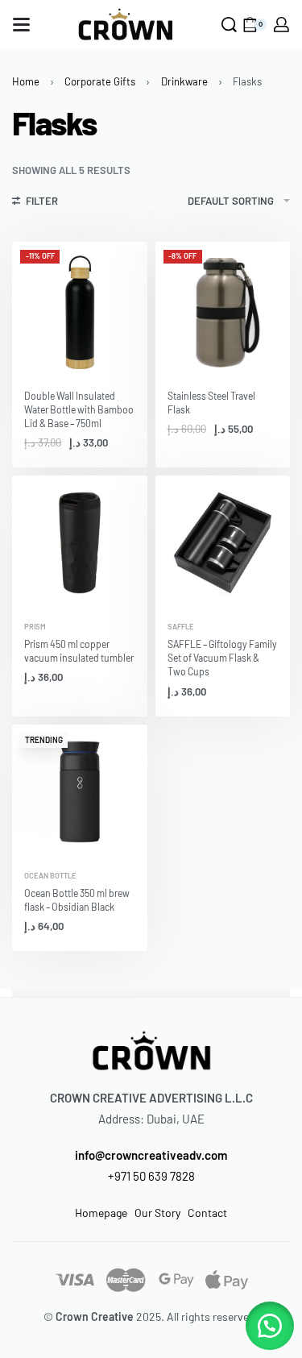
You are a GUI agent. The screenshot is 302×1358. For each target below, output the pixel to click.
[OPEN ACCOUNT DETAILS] (281, 24)
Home (25, 81)
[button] (270, 1326)
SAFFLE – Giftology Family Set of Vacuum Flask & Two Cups (222, 657)
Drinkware (184, 81)
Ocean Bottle (50, 875)
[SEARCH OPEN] (229, 24)
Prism (35, 626)
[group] (79, 309)
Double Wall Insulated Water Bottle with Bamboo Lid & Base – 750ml (79, 409)
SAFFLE (181, 626)
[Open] (21, 24)
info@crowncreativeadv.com (151, 1155)
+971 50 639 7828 (151, 1176)
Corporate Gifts (99, 81)
